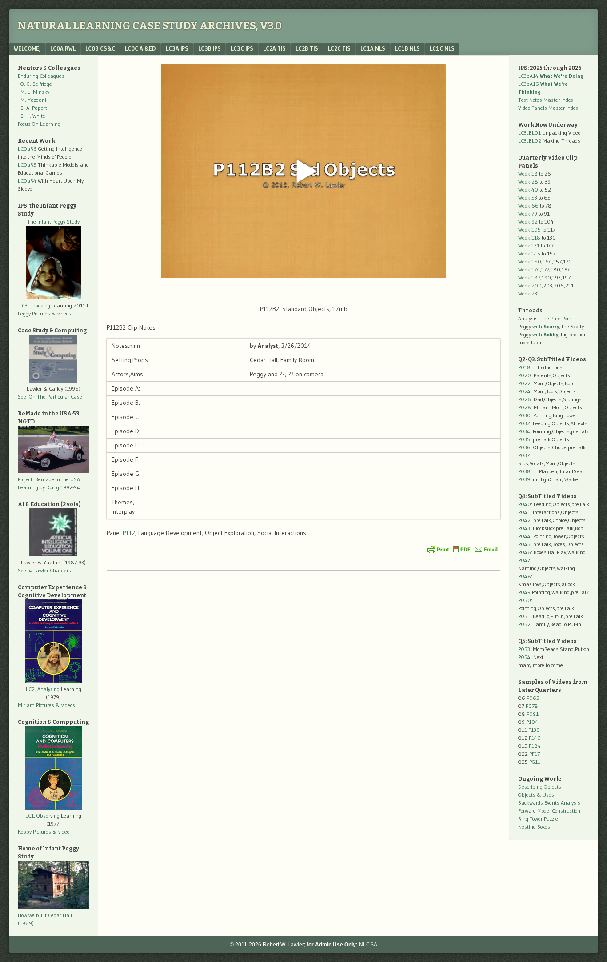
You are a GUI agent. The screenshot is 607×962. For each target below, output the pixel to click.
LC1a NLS (372, 48)
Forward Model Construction (549, 810)
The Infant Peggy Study (53, 221)
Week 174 (529, 269)
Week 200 (530, 285)
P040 (524, 504)
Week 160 (529, 261)
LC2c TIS (339, 48)
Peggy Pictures (34, 313)
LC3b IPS (209, 48)
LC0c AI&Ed (140, 48)
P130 (534, 729)
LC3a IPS (177, 48)
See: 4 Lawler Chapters (44, 570)
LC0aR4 (27, 180)
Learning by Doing (38, 487)
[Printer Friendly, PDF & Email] (462, 549)
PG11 (534, 761)
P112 (129, 533)
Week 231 (529, 293)
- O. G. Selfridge (35, 83)
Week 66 (528, 205)
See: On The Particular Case (50, 396)
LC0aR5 (27, 164)
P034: (524, 431)
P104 (532, 722)
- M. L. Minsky (33, 91)
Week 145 (529, 253)
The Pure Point (556, 318)
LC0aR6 (27, 148)
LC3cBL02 (529, 140)
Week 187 (529, 277)
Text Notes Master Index (545, 99)
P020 (524, 375)
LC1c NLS (442, 48)
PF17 (534, 753)
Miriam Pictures (36, 705)
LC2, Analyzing (43, 689)
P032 (524, 423)
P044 (524, 536)
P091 (533, 714)
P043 (524, 528)
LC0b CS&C (100, 48)
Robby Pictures (35, 831)
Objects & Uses (536, 794)
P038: (525, 471)
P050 (524, 600)
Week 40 (528, 189)
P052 (524, 624)
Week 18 (528, 173)
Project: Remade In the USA (49, 479)
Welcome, (27, 48)
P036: (525, 447)
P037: (524, 455)
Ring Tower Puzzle (538, 818)
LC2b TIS (307, 48)
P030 (524, 415)
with (545, 326)
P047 (524, 560)
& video (60, 831)
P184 (535, 745)
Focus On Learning (39, 123)
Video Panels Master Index (548, 107)
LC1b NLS (407, 48)
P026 (524, 399)
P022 (524, 383)
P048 (524, 576)
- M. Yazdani (32, 99)
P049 (524, 592)
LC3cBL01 (529, 132)
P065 (533, 698)
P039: (524, 479)
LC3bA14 (550, 75)
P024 (524, 391)
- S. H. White (31, 115)
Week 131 (528, 245)
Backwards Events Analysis (549, 802)
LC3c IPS (242, 48)
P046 (524, 552)
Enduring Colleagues (41, 75)
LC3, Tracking (34, 305)
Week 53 (527, 197)
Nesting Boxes (534, 826)
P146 (535, 737)
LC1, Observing (42, 815)
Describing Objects (539, 786)
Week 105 (529, 229)
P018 (524, 367)
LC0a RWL (63, 48)
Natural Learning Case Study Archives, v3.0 (150, 26)
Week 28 (528, 181)
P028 (524, 407)
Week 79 (527, 213)
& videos (61, 313)
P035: (525, 439)
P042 (524, 520)
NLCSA (368, 945)
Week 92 (528, 221)
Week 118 (529, 237)
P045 (524, 544)
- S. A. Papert (32, 107)
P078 (532, 706)
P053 (524, 649)
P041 (524, 512)
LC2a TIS (274, 48)
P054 (524, 657)
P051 (524, 616)
